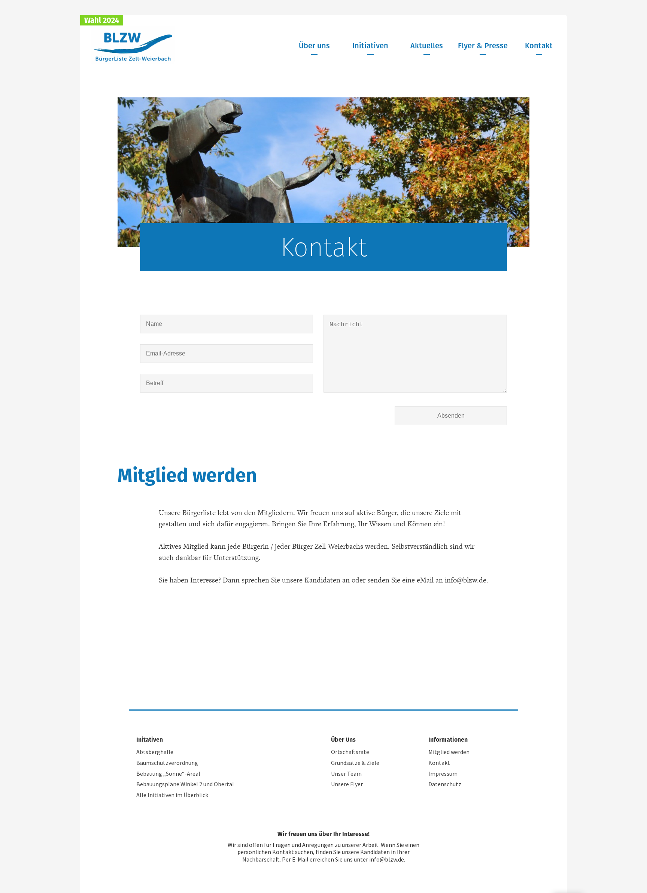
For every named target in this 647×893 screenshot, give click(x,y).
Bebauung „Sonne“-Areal (168, 773)
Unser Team (346, 773)
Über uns (314, 45)
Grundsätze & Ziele (355, 762)
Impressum (443, 773)
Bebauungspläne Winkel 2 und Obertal (185, 784)
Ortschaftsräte (350, 752)
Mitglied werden (449, 752)
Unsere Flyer (347, 784)
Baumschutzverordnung (167, 762)
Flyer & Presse (483, 45)
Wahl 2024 (101, 20)
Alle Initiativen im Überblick (172, 795)
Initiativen (370, 45)
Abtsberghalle (154, 752)
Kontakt (539, 45)
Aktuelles (426, 45)
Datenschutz (444, 784)
